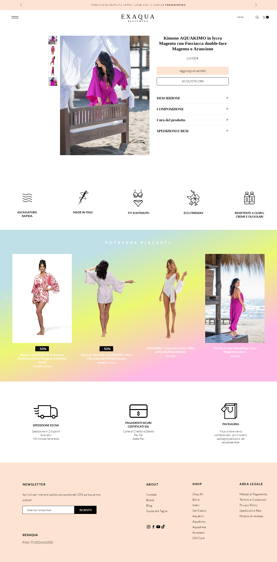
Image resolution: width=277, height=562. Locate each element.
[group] (138, 313)
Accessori (198, 532)
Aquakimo (198, 521)
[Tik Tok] (163, 526)
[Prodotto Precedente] (6, 298)
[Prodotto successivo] (270, 298)
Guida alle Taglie (156, 511)
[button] (266, 17)
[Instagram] (148, 526)
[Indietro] (21, 5)
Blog (149, 505)
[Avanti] (256, 5)
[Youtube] (158, 526)
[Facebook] (153, 526)
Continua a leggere (59, 175)
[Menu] (15, 17)
